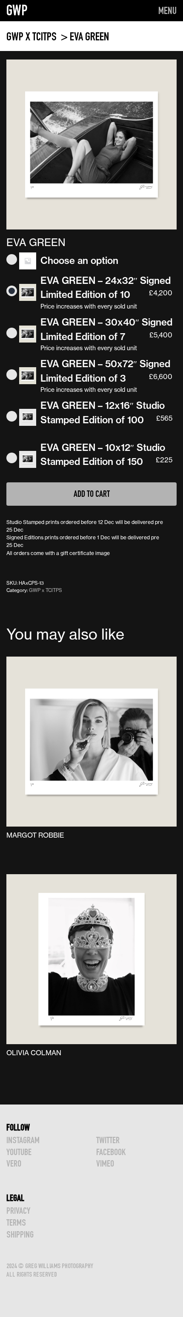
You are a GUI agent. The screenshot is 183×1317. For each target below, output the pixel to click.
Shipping (20, 1234)
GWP (17, 10)
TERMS (16, 1222)
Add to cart (92, 493)
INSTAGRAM (23, 1140)
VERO (13, 1163)
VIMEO (105, 1163)
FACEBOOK (111, 1152)
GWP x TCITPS (32, 36)
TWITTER (108, 1140)
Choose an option (79, 260)
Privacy (18, 1210)
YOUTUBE (18, 1152)
